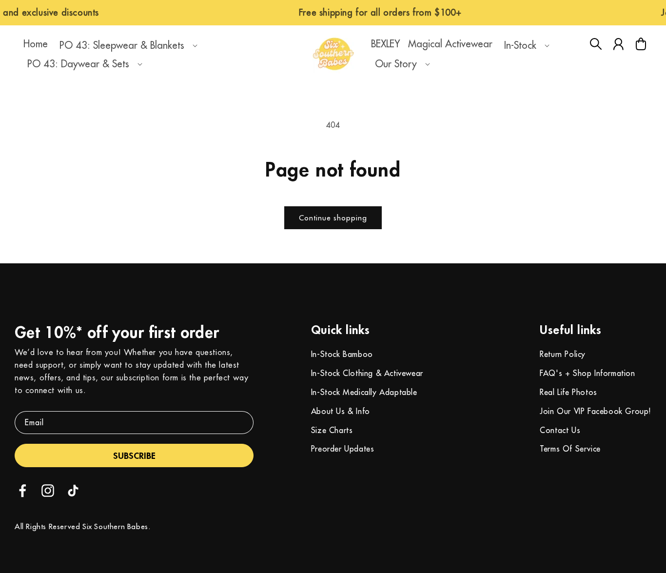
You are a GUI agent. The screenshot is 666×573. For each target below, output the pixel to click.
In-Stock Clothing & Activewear (367, 373)
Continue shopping (333, 217)
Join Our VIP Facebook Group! (595, 411)
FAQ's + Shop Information (587, 373)
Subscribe (134, 455)
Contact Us (560, 430)
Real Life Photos (568, 392)
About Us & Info (340, 411)
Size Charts (332, 430)
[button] (126, 45)
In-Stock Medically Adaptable (364, 392)
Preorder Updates (342, 449)
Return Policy (563, 354)
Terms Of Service (570, 449)
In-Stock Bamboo (342, 354)
